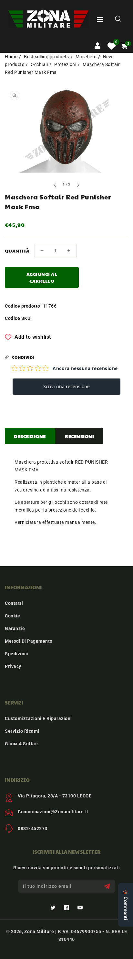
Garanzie (15, 628)
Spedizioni (16, 653)
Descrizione (30, 436)
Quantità (17, 250)
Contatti (14, 603)
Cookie (12, 615)
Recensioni (79, 436)
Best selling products (46, 56)
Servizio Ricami (22, 731)
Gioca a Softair (21, 743)
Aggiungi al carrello (41, 277)
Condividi (23, 357)
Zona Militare (39, 931)
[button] (100, 20)
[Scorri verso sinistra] (54, 185)
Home (11, 56)
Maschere (86, 56)
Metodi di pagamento (29, 641)
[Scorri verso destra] (78, 185)
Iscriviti (107, 886)
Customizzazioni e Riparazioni (38, 718)
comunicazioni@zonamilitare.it (53, 811)
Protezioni (65, 64)
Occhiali (39, 64)
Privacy (13, 666)
